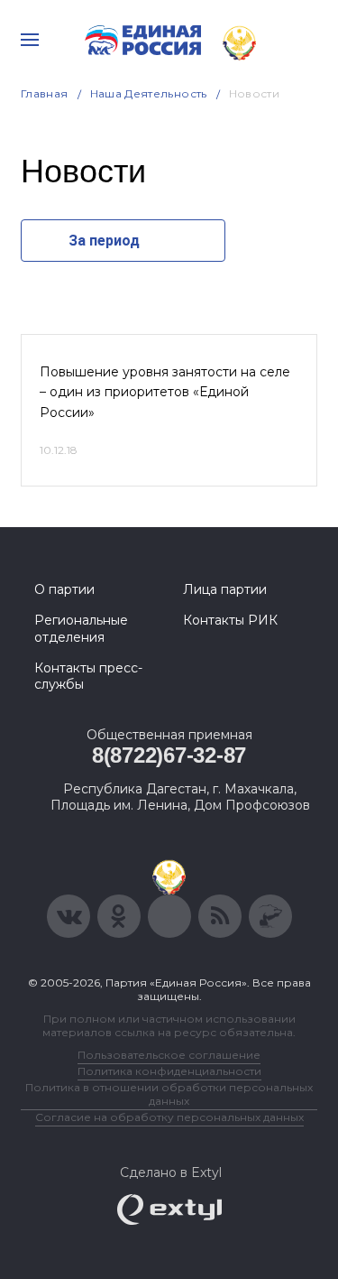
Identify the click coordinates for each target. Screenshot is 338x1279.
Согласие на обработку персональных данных (169, 1117)
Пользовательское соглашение (169, 1054)
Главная (45, 93)
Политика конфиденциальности (169, 1071)
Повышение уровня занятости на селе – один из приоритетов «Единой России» (165, 392)
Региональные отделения (81, 628)
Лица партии (225, 589)
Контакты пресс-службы (88, 676)
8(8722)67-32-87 (169, 755)
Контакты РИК (230, 620)
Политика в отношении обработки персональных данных (169, 1094)
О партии (64, 589)
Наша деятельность (148, 93)
